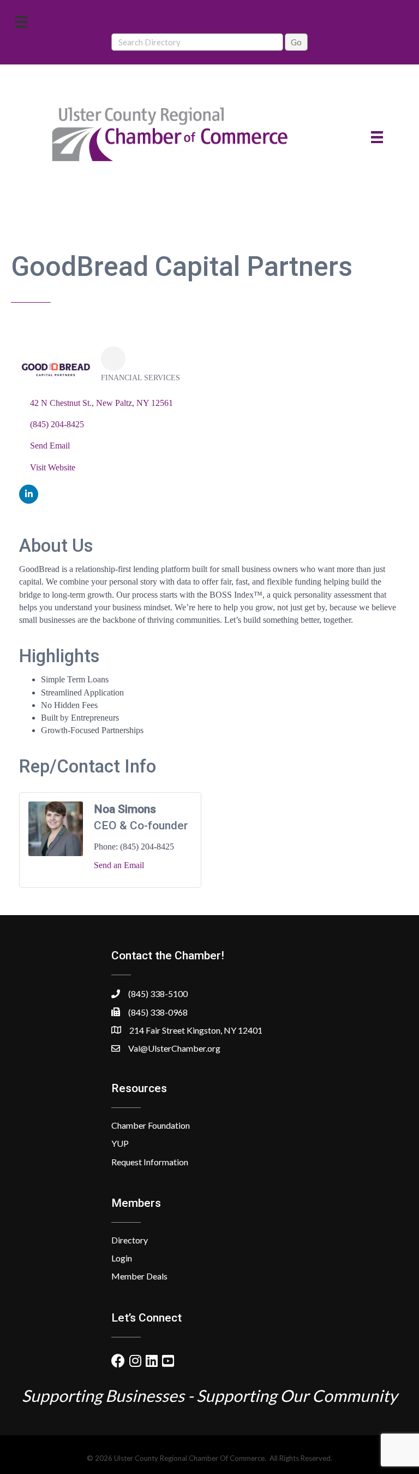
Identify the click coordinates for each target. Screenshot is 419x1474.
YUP (120, 1143)
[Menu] (21, 21)
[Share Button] (113, 358)
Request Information (149, 1162)
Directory (129, 1240)
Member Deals (139, 1276)
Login (121, 1258)
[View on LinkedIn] (28, 500)
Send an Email (119, 865)
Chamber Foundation (150, 1125)
